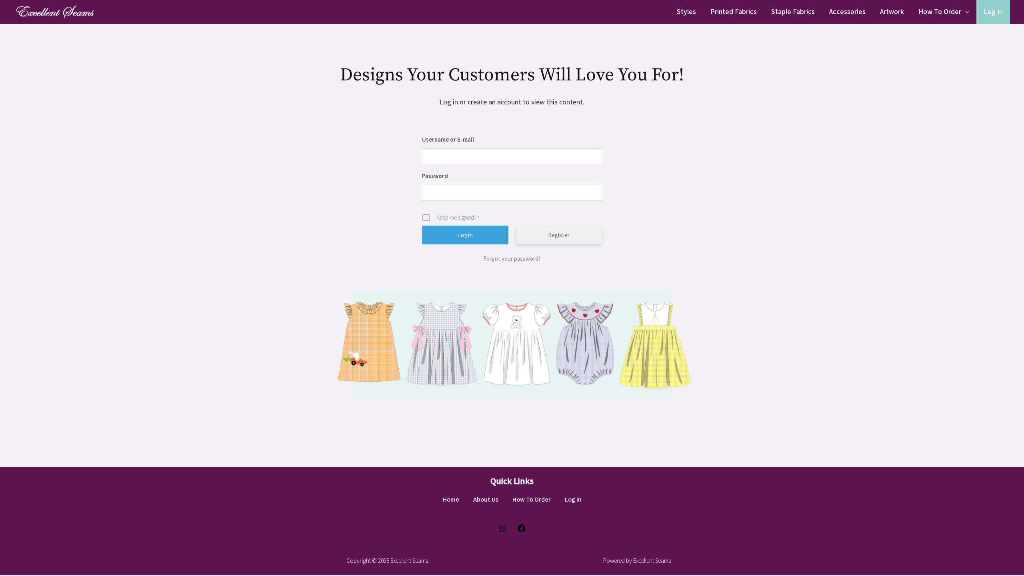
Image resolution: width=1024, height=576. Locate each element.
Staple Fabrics (793, 12)
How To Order (939, 12)
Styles (686, 12)
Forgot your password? (512, 258)
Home (451, 499)
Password (435, 176)
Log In (993, 12)
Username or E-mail (448, 139)
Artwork (892, 12)
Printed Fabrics (733, 12)
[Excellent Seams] (54, 11)
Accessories (847, 12)
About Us (485, 499)
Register (559, 235)
